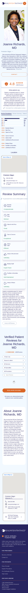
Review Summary (17, 113)
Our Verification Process (8, 571)
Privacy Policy (5, 585)
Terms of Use (5, 587)
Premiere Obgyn (6, 51)
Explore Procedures (7, 568)
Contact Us (5, 557)
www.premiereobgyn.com (11, 180)
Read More (19, 69)
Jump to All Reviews (9, 323)
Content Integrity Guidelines (9, 589)
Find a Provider (5, 566)
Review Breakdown (6, 113)
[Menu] (24, 3)
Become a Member (7, 554)
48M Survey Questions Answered (10, 584)
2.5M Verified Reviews (7, 582)
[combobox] (14, 356)
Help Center (5, 573)
